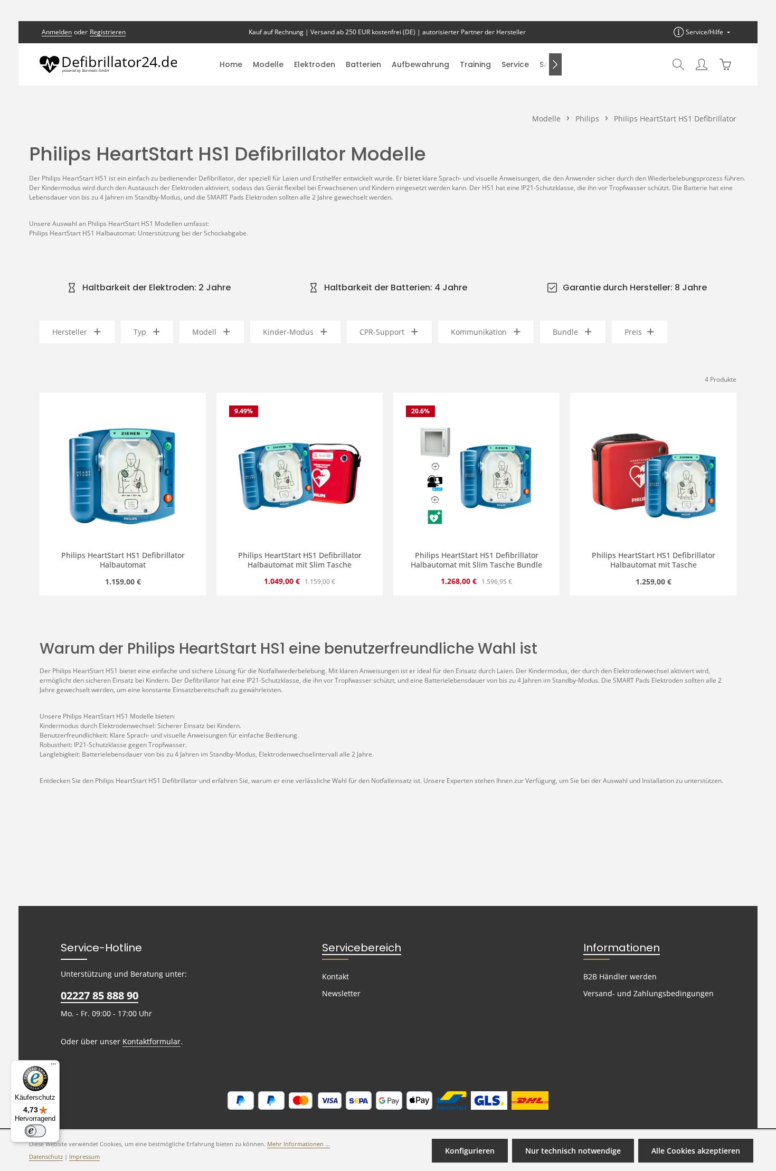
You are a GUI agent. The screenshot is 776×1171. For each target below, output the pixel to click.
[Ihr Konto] (701, 64)
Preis (633, 332)
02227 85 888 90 (99, 995)
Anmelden (57, 31)
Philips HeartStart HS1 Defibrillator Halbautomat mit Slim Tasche (300, 560)
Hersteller (69, 332)
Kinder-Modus (288, 332)
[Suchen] (678, 64)
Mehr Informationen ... (298, 1144)
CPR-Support (381, 332)
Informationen (621, 947)
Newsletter (341, 993)
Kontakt (335, 976)
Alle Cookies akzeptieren (695, 1151)
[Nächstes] (555, 64)
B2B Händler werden (620, 976)
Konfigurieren (470, 1151)
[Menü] (53, 1066)
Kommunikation (479, 332)
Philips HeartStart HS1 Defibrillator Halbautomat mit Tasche (653, 560)
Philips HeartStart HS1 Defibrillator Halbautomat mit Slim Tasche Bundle (476, 560)
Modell (204, 332)
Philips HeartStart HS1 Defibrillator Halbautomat (123, 560)
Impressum (84, 1156)
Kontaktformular (151, 1041)
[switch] (35, 1131)
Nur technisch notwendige (573, 1151)
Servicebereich (361, 947)
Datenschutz (46, 1156)
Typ (140, 332)
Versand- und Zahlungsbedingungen (648, 993)
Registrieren (108, 31)
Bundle (565, 332)
